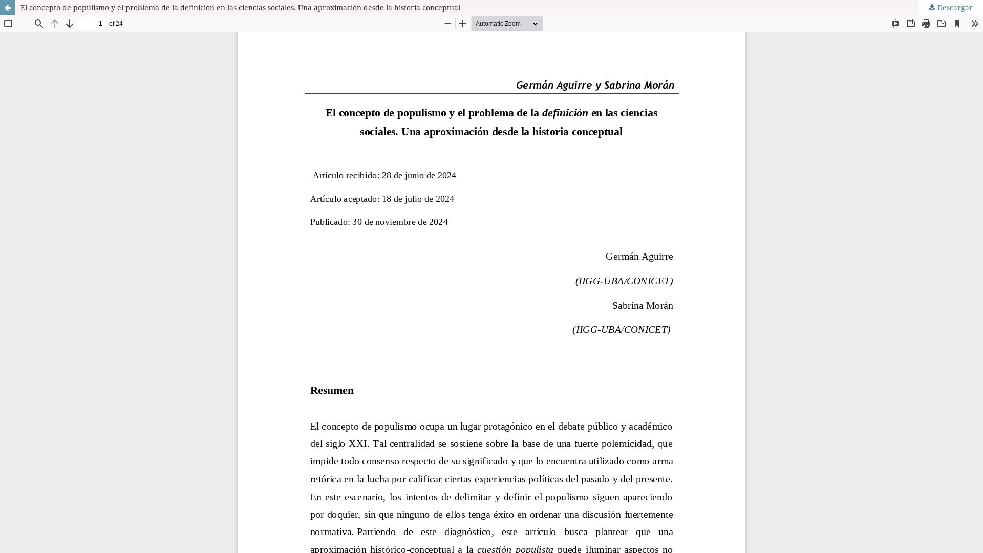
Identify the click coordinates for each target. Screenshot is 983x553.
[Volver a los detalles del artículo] (7, 7)
